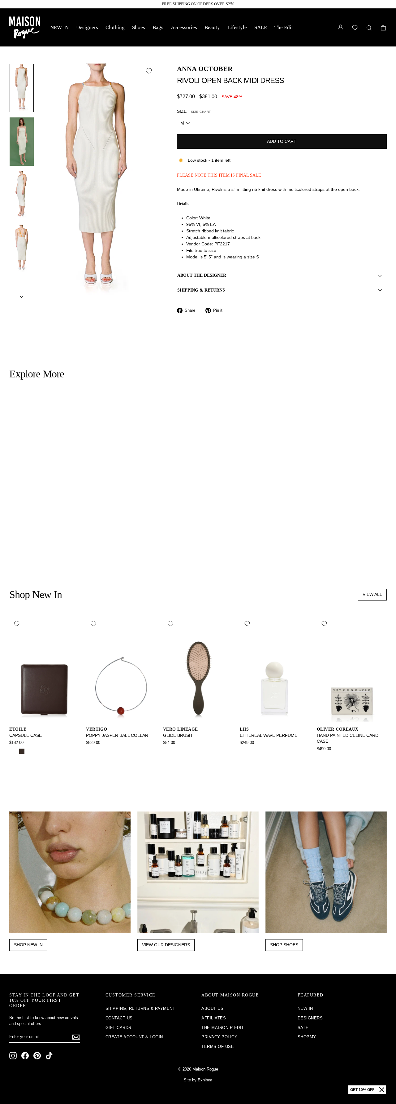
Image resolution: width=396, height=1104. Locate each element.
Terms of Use (217, 1046)
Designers (87, 27)
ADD (54, 523)
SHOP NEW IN (28, 944)
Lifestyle (237, 27)
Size (194, 111)
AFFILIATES (213, 1018)
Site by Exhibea (198, 1080)
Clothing (115, 27)
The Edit (283, 27)
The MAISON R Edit (222, 1027)
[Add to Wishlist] (148, 71)
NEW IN (59, 27)
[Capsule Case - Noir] (13, 751)
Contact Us (119, 1018)
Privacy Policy (219, 1037)
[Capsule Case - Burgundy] (30, 751)
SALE (260, 27)
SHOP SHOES (284, 944)
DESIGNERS (310, 1018)
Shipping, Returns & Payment (140, 1008)
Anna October (205, 69)
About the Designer (201, 275)
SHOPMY (307, 1037)
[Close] (381, 1089)
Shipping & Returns (201, 290)
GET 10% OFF (362, 1090)
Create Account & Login (134, 1037)
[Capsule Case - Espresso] (22, 751)
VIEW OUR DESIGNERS (166, 944)
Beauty (212, 27)
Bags (158, 27)
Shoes (138, 27)
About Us (212, 1008)
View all (372, 594)
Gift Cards (118, 1027)
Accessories (184, 27)
